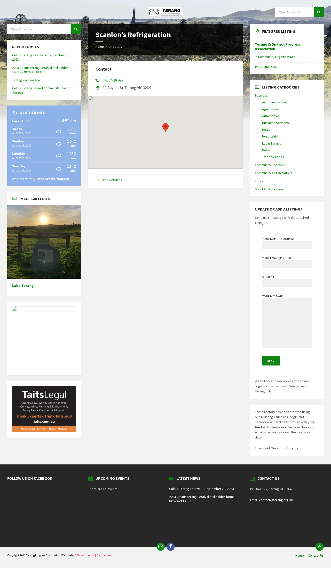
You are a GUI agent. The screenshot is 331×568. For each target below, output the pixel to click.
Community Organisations (276, 57)
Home (99, 46)
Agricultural (270, 109)
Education (262, 181)
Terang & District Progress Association (278, 46)
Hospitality (270, 136)
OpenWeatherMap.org (53, 179)
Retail (266, 150)
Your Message (272, 296)
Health (266, 129)
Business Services (275, 123)
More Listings (265, 67)
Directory (115, 46)
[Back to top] (319, 547)
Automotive (270, 116)
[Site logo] (165, 14)
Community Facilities (270, 165)
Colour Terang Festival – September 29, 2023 (201, 489)
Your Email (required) (278, 258)
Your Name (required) (278, 239)
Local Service (272, 143)
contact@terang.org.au (276, 500)
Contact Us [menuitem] (316, 555)
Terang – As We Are (26, 80)
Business (261, 95)
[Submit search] (319, 12)
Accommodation (274, 102)
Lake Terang (23, 285)
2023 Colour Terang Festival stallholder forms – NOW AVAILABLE (40, 69)
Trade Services (111, 180)
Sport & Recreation (269, 189)
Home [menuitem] (299, 555)
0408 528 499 (113, 80)
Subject (268, 277)
